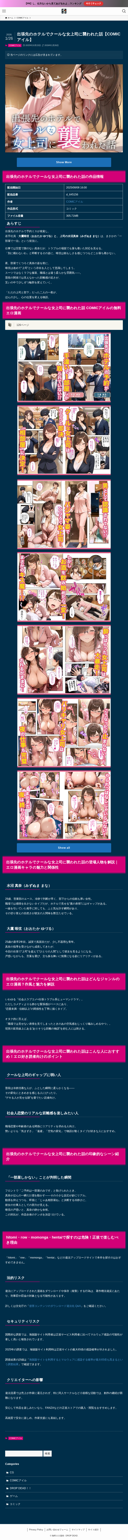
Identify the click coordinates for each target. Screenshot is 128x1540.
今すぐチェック (93, 3)
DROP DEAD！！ (20, 1488)
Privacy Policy (36, 1529)
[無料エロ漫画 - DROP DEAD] (64, 11)
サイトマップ (78, 1529)
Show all (64, 847)
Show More (64, 162)
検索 (47, 1453)
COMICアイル (15, 45)
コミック (15, 1504)
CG (12, 1472)
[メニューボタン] (4, 11)
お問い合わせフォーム (57, 1529)
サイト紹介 (93, 1529)
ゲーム (14, 1496)
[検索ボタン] (124, 11)
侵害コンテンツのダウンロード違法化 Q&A (55, 1306)
